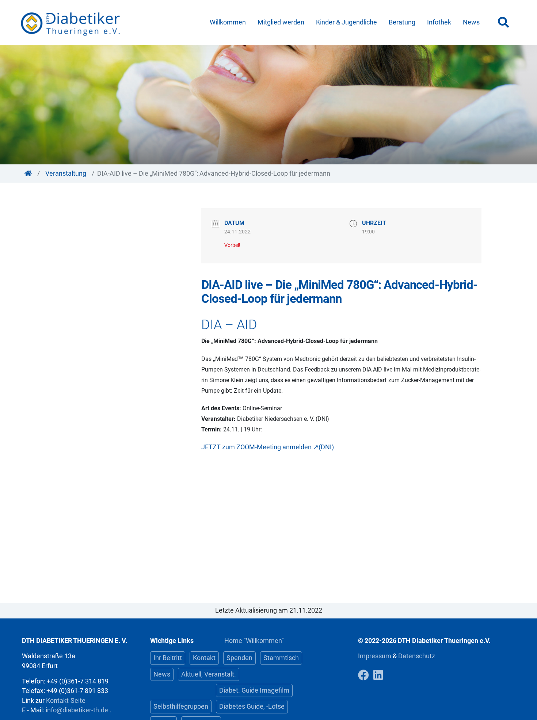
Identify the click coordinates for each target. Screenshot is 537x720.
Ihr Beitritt (167, 658)
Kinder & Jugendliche (346, 22)
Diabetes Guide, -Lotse (252, 706)
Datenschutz (416, 656)
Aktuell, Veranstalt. (208, 674)
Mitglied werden (281, 22)
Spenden (239, 658)
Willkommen (228, 22)
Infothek (439, 22)
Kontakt (204, 658)
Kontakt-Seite (65, 700)
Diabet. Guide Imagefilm (254, 690)
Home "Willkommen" (254, 640)
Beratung (402, 22)
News (471, 22)
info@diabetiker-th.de (77, 710)
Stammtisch (281, 658)
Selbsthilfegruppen (180, 706)
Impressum (375, 656)
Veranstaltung (65, 173)
